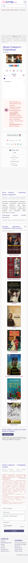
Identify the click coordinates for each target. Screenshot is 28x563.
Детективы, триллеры (20, 544)
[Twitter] (18, 66)
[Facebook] (12, 66)
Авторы (3, 547)
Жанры (3, 544)
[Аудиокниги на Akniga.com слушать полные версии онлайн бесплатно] (9, 1)
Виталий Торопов (14, 161)
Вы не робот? (6, 522)
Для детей (17, 546)
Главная (3, 541)
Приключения (18, 549)
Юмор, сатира (18, 551)
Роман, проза (18, 36)
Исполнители (4, 549)
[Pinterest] (16, 66)
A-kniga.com (25, 554)
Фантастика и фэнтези (21, 542)
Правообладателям (6, 542)
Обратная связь (5, 551)
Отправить (14, 531)
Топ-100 (3, 546)
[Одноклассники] (14, 66)
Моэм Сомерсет (15, 157)
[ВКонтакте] (10, 66)
